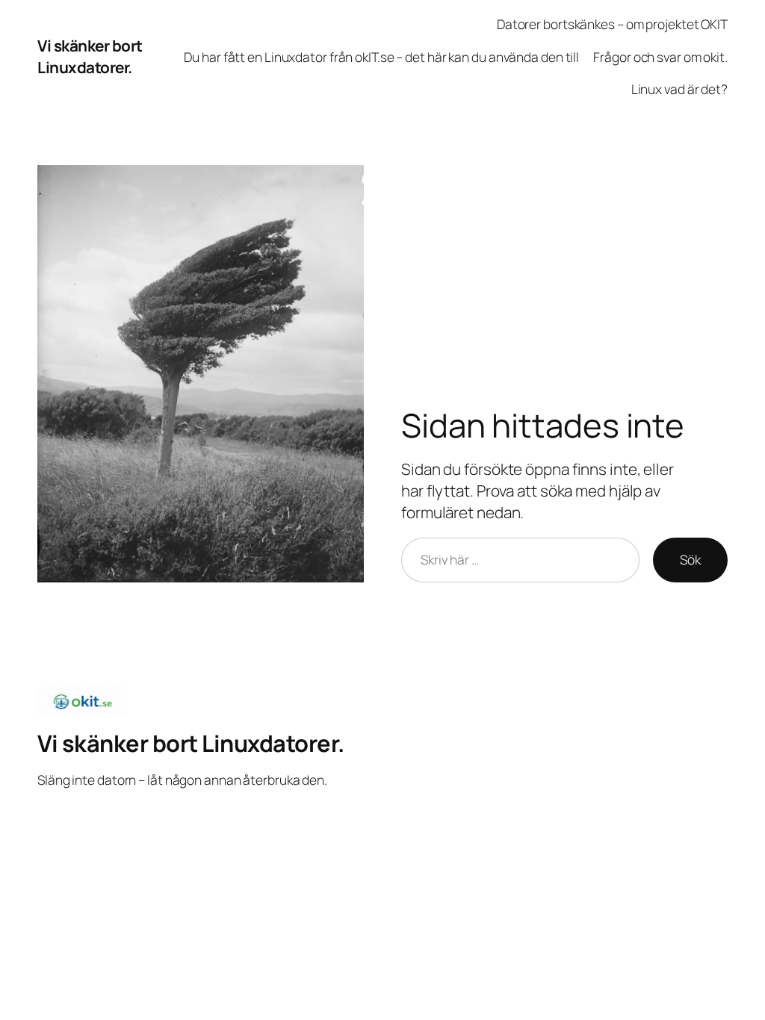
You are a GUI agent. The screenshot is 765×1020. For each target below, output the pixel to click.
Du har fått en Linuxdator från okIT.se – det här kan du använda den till (381, 57)
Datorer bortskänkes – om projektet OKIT (612, 24)
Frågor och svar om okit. (660, 57)
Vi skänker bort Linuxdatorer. (90, 56)
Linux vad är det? (679, 89)
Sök (690, 559)
